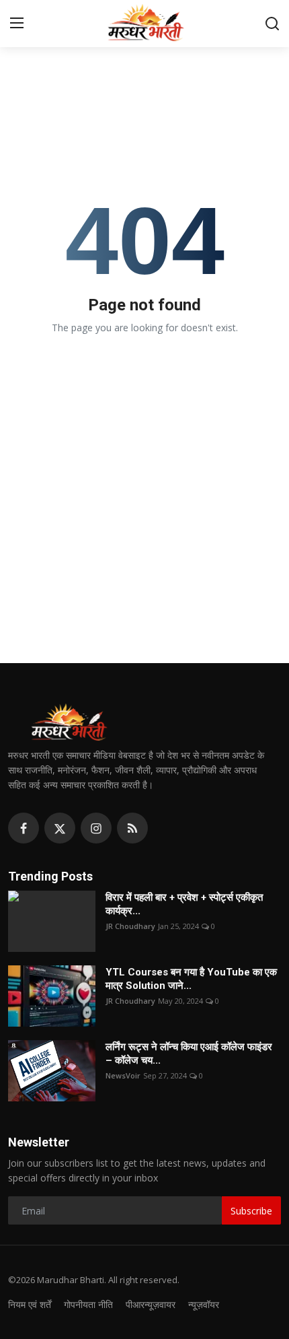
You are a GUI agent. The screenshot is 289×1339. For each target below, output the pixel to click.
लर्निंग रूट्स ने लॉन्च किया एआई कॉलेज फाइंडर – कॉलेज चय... (189, 1053)
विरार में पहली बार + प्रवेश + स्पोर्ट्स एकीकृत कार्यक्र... (184, 904)
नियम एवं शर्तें (29, 1304)
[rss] (132, 828)
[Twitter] (59, 828)
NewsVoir (123, 1075)
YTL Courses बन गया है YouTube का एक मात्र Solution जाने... (191, 979)
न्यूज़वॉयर (203, 1304)
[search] (272, 23)
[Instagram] (96, 828)
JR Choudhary (130, 926)
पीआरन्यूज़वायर (150, 1304)
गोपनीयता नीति (88, 1304)
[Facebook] (23, 828)
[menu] (17, 23)
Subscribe (251, 1210)
